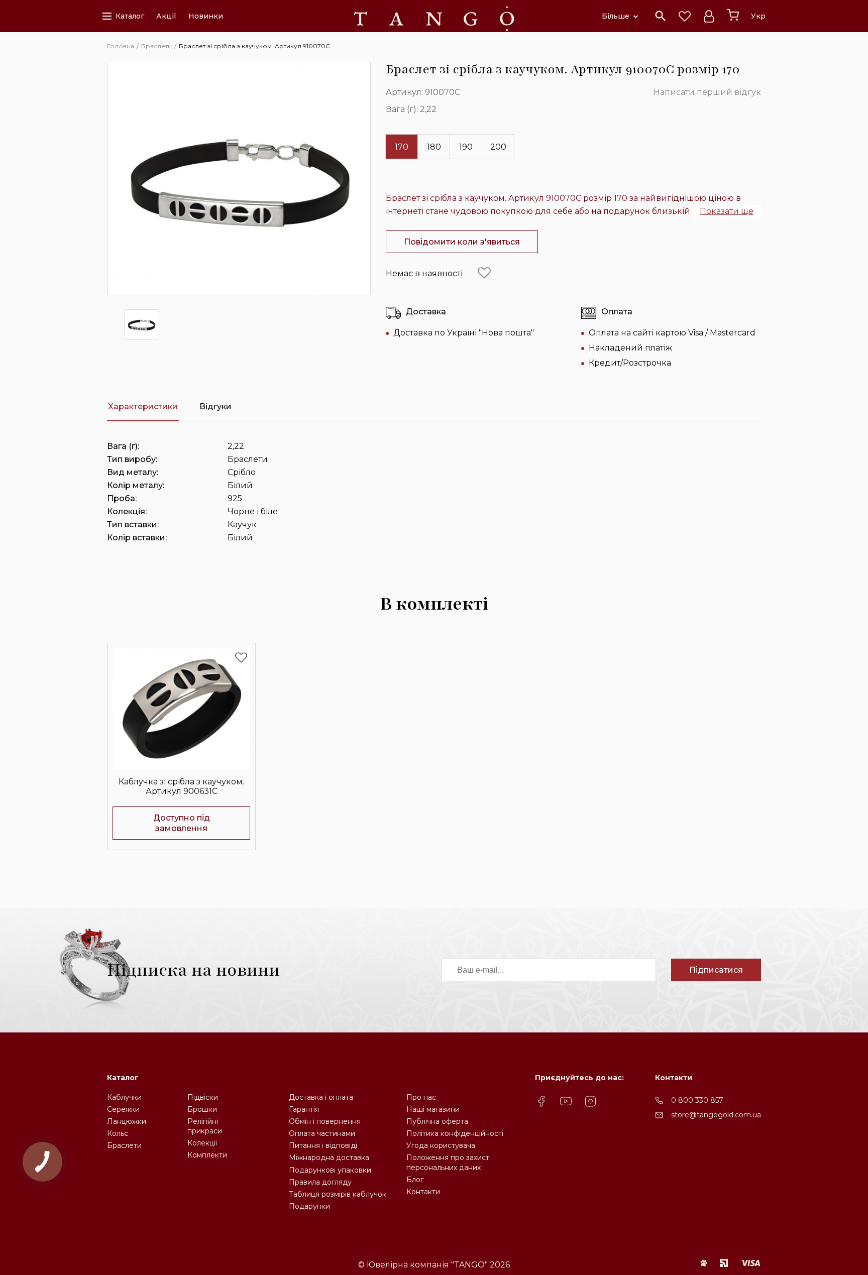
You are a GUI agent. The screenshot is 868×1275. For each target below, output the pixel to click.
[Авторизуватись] (709, 16)
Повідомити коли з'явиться (462, 242)
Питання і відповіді (323, 1145)
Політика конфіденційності (454, 1133)
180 (434, 147)
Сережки (123, 1109)
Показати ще (726, 211)
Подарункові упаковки (330, 1170)
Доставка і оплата (321, 1097)
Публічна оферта (437, 1121)
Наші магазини (433, 1109)
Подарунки (309, 1206)
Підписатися (716, 970)
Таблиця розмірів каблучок (337, 1194)
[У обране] (484, 273)
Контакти (423, 1191)
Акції (166, 16)
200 (498, 147)
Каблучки (124, 1097)
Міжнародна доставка (329, 1157)
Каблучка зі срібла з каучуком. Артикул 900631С (181, 786)
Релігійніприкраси (204, 1126)
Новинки (205, 16)
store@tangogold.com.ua (716, 1114)
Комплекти (207, 1155)
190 (466, 147)
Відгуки (215, 406)
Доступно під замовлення (181, 823)
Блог (414, 1179)
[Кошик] (733, 15)
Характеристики (143, 406)
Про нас (421, 1097)
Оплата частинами (322, 1133)
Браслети (124, 1145)
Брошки (202, 1109)
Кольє (117, 1133)
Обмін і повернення (325, 1121)
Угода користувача (440, 1145)
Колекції (202, 1142)
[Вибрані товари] (685, 16)
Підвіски (202, 1097)
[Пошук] (660, 16)
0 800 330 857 (697, 1100)
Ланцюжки (126, 1121)
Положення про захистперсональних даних (447, 1162)
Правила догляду (320, 1182)
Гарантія (304, 1109)
